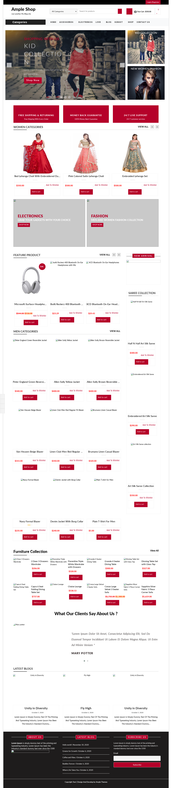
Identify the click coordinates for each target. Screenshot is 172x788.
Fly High (86, 708)
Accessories (66, 22)
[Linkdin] (2, 411)
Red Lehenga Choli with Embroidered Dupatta (37, 176)
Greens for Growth (69, 751)
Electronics (85, 22)
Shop (131, 22)
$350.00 (148, 11)
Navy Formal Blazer (29, 521)
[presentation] (152, 127)
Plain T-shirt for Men (103, 521)
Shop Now (33, 80)
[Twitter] (2, 401)
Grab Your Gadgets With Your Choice (44, 220)
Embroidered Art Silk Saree (142, 416)
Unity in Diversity (36, 708)
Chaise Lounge (75, 586)
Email (116, 753)
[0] (157, 12)
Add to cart (36, 192)
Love (98, 22)
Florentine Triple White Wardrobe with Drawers (76, 564)
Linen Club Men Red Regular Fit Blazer (67, 452)
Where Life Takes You (70, 770)
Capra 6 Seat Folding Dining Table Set (38, 589)
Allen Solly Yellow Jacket (67, 382)
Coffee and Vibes (69, 757)
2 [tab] (65, 97)
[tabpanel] (65, 65)
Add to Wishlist (52, 185)
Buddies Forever (68, 764)
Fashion (99, 216)
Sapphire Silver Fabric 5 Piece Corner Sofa (148, 589)
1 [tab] (61, 97)
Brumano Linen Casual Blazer (103, 452)
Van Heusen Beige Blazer (29, 452)
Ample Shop (23, 9)
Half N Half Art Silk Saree (141, 343)
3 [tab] (69, 97)
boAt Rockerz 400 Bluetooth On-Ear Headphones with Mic (66, 304)
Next (121, 65)
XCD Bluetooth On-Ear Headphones (102, 304)
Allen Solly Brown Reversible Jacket (104, 382)
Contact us (143, 22)
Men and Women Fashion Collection (117, 220)
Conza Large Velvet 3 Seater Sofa (112, 589)
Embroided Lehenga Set (135, 176)
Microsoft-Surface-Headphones (30, 304)
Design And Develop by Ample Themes (92, 782)
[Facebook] (2, 396)
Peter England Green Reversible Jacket (30, 382)
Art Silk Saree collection (141, 486)
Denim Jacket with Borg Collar (66, 521)
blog (108, 22)
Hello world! (67, 745)
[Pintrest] (2, 406)
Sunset (118, 22)
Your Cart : (141, 11)
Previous (8, 65)
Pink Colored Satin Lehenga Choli (86, 176)
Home (53, 22)
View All (143, 127)
